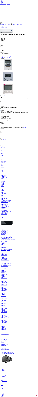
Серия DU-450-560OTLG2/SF (3, 329)
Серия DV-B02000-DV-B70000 (4, 254)
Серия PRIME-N (2, 270)
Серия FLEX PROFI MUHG (3, 193)
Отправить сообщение (2, 128)
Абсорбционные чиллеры (3, 240)
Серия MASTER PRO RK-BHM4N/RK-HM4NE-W (5, 212)
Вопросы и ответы (3, 147)
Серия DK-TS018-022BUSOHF (4, 312)
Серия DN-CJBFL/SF (3, 293)
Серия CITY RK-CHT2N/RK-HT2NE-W (4, 205)
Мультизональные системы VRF (4, 27)
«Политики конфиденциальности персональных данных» (17, 24)
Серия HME (2, 199)
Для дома (2, 155)
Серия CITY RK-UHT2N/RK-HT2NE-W (4, 202)
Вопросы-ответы (3, 395)
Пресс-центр (3, 370)
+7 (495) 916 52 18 (8, 4)
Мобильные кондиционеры (3, 164)
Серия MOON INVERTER (3, 178)
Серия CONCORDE (3, 180)
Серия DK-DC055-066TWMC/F (4, 322)
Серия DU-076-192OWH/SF (3, 328)
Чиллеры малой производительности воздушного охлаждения (6, 238)
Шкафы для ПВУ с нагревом (3, 348)
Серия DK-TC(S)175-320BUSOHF (4, 246)
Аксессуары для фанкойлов (3, 264)
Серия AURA (2, 185)
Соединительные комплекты (3, 341)
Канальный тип (2, 171)
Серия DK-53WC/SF (3, 326)
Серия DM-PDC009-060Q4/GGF (4, 288)
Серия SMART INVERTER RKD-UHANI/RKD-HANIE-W (6, 200)
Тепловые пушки (2, 167)
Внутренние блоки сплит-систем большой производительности (6, 249)
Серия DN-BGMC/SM (3, 294)
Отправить (1, 132)
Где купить (2, 380)
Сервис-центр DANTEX (4, 381)
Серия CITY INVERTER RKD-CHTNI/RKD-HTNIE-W (6, 206)
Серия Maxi (2, 253)
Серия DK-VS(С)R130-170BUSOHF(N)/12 (5, 317)
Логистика (3, 369)
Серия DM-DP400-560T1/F (3, 281)
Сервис (2, 146)
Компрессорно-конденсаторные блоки (4, 230)
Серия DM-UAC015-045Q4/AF (4, 285)
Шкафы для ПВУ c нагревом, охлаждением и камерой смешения (7, 352)
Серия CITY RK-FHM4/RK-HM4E (4, 209)
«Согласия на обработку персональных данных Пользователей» (27, 131)
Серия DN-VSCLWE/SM (3, 296)
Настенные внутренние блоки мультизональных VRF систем (6, 237)
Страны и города (3, 376)
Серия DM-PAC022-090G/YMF (4, 290)
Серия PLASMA (2, 186)
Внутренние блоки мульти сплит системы (5, 168)
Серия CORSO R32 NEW (3, 181)
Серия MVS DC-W (3, 276)
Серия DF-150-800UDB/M (3, 303)
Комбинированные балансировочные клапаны (5, 261)
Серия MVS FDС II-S (3, 275)
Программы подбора (4, 388)
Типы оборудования (4, 375)
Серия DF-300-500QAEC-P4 (3, 306)
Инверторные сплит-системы (3, 163)
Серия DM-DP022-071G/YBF (3, 28)
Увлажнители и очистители (3, 161)
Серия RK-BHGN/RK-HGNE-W (4, 216)
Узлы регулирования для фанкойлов (4, 258)
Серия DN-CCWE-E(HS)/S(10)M (4, 298)
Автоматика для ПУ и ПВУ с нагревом (4, 267)
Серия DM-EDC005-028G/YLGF (4, 289)
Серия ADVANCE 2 (3, 182)
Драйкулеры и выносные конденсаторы (4, 232)
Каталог (2, 0)
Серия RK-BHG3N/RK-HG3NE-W (4, 214)
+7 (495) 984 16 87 (4, 4)
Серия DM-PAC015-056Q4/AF (4, 286)
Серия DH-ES (2, 257)
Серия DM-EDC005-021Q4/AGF (4, 284)
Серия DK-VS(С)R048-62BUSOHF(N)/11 (4, 316)
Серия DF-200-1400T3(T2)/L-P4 (4, 310)
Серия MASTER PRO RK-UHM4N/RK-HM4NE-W (5, 201)
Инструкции (2, 153)
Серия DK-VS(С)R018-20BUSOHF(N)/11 (4, 315)
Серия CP (2, 301)
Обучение (2, 150)
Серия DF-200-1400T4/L (3, 309)
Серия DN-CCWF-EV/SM (3, 297)
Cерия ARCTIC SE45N (3, 191)
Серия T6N (2, 194)
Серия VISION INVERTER (3, 175)
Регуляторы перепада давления (4, 262)
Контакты (2, 3)
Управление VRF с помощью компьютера (5, 335)
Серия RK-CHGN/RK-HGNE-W (4, 208)
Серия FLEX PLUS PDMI (3, 192)
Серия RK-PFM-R (2, 187)
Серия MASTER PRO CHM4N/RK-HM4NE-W (5, 204)
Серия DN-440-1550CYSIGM (3, 300)
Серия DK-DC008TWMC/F (3, 320)
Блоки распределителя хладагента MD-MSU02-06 (5, 337)
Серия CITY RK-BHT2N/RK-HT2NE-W (4, 213)
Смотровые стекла (2, 342)
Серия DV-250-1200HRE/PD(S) (4, 255)
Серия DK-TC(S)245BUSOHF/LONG (4, 319)
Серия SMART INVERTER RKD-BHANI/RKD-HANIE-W (6, 211)
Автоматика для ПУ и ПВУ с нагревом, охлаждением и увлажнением (7, 268)
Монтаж (3, 394)
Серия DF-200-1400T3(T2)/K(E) (4, 308)
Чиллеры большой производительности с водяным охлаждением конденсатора (8, 239)
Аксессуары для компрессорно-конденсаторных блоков (6, 265)
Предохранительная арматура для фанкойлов (5, 260)
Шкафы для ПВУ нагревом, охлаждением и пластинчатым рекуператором (7, 353)
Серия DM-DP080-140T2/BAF (4, 280)
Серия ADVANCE (2, 183)
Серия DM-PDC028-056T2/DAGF (4, 282)
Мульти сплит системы (3, 162)
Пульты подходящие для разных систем (4, 266)
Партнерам (2, 2)
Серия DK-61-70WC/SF (3, 327)
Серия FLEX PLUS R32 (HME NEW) (4, 198)
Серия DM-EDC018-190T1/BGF (4, 277)
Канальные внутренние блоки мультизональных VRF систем (6, 236)
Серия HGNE (2, 217)
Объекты (2, 1)
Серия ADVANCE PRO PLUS (4, 177)
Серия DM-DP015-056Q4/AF (3, 287)
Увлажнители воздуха (3, 165)
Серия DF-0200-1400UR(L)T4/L (4, 311)
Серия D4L (2, 196)
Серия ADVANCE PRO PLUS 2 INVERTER (5, 174)
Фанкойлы (2, 229)
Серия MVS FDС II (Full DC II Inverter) (4, 274)
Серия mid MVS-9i (2, 272)
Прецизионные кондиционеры (4, 231)
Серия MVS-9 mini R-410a (3, 271)
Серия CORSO (2, 184)
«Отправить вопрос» (25, 127)
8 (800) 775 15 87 (1, 4)
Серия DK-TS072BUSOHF (3, 314)
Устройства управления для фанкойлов (4, 340)
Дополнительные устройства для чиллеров (5, 339)
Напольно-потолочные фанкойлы (4, 241)
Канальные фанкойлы (3, 242)
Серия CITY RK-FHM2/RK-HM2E (4, 210)
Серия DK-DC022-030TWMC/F (4, 321)
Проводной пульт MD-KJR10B (3, 70)
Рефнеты (2, 336)
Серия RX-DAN (2, 190)
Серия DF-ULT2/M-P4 (3, 307)
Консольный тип (2, 170)
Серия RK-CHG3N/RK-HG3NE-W (4, 207)
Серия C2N (2, 195)
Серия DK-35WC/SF (3, 325)
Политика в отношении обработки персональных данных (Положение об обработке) (8, 158)
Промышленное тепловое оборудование (4, 233)
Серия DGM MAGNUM (3, 244)
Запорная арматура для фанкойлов (4, 259)
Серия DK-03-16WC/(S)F (3, 247)
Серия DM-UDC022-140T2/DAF (4, 278)
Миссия (3, 368)
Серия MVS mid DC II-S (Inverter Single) (4, 273)
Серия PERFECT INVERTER (3, 176)
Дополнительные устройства (3, 345)
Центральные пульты (3, 346)
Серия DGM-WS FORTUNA (3, 243)
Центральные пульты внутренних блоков (5, 334)
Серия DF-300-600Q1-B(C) (3, 305)
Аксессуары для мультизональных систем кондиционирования (6, 263)
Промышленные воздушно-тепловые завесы (5, 256)
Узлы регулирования (3, 234)
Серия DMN (2, 189)
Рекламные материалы (4, 387)
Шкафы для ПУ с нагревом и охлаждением (5, 349)
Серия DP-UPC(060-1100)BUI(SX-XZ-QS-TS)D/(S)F (5, 250)
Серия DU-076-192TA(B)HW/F (4, 330)
